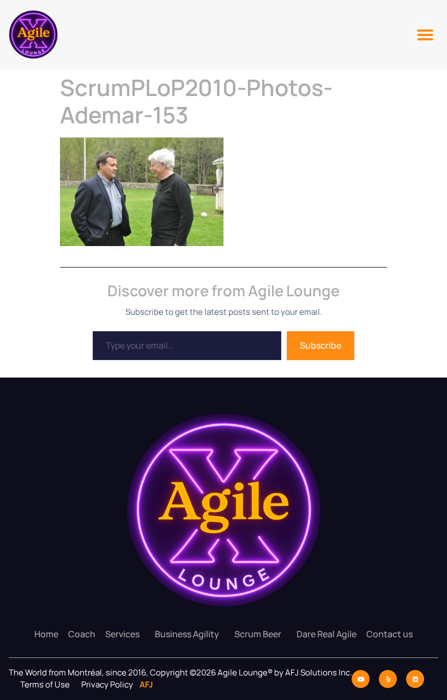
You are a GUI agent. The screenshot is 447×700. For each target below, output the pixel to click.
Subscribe (320, 345)
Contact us (389, 634)
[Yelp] (388, 679)
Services (122, 634)
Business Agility (187, 634)
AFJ (144, 684)
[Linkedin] (415, 679)
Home (46, 634)
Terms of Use (45, 684)
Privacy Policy (108, 684)
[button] (425, 35)
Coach (81, 634)
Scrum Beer (257, 634)
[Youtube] (361, 679)
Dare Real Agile (327, 634)
